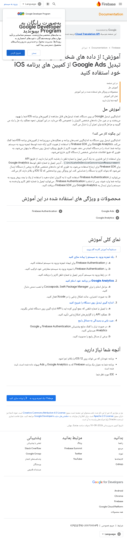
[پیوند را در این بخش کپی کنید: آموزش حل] (99, 109)
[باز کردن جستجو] (54, 4)
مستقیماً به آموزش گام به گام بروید (101, 249)
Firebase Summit (73, 448)
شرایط (120, 525)
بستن (34, 52)
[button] (92, 211)
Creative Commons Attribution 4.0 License (44, 412)
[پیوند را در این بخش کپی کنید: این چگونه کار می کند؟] (89, 134)
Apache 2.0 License (103, 416)
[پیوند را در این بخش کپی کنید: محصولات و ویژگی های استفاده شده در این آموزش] (18, 199)
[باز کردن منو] (120, 4)
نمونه (121, 453)
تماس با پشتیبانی (34, 443)
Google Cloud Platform (111, 506)
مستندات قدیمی (34, 469)
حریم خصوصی (107, 525)
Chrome (118, 495)
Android (118, 490)
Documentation (111, 14)
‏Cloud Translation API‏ (87, 33)
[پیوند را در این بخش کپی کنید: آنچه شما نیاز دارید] (81, 350)
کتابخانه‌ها (119, 458)
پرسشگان (37, 464)
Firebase (116, 47)
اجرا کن (84, 47)
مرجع (120, 448)
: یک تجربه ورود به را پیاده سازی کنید (31, 398)
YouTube (77, 458)
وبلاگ (79, 443)
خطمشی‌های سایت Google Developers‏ (51, 416)
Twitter (78, 453)
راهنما (120, 443)
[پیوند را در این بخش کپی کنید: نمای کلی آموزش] (85, 240)
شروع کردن (16, 52)
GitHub (119, 464)
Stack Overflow (33, 448)
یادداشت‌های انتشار (33, 458)
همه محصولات (117, 511)
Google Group (33, 453)
